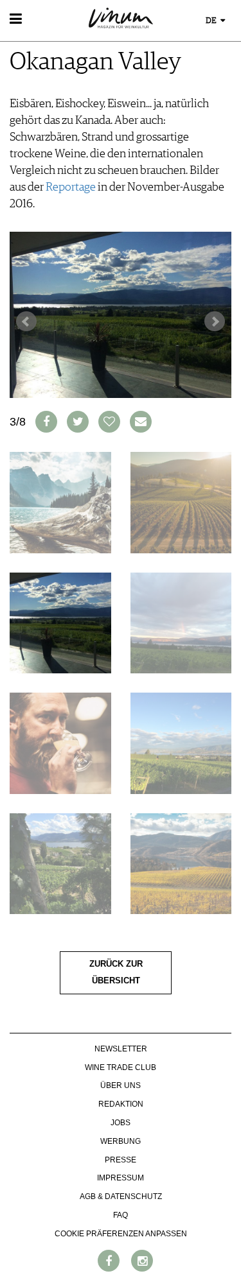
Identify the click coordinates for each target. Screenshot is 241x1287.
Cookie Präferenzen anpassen (121, 1233)
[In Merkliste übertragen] (109, 422)
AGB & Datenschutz (121, 1196)
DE (212, 21)
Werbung (120, 1141)
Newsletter (120, 1048)
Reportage (71, 187)
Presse (120, 1159)
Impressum (120, 1177)
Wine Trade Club (120, 1067)
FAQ (120, 1215)
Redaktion (120, 1104)
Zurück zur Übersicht (116, 972)
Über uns (120, 1085)
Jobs (120, 1122)
